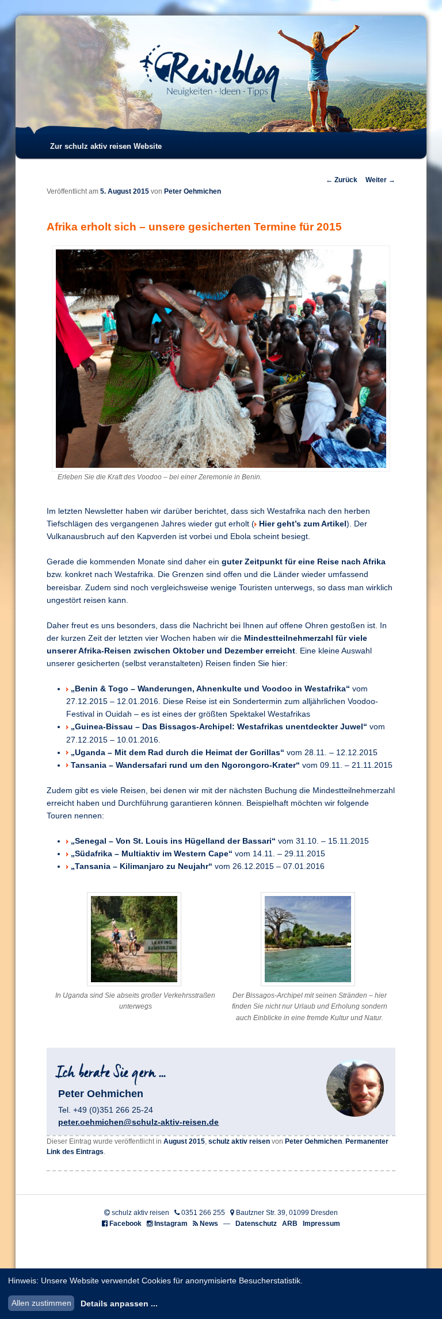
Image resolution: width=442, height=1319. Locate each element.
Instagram (171, 1224)
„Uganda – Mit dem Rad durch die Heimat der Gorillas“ (177, 752)
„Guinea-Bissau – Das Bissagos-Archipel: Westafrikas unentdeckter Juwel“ (219, 726)
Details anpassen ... (119, 1303)
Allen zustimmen (41, 1303)
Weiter (380, 180)
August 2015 (184, 1141)
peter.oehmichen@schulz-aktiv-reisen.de (138, 1121)
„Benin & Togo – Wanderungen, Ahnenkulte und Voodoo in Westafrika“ (210, 689)
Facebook (125, 1224)
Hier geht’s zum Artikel (302, 524)
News (209, 1224)
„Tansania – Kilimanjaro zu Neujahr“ (141, 866)
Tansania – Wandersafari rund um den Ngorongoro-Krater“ (185, 765)
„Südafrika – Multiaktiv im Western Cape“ (152, 853)
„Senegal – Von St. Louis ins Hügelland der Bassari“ (173, 841)
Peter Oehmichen (192, 191)
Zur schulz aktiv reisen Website (106, 146)
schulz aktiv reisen (239, 1141)
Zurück (341, 180)
